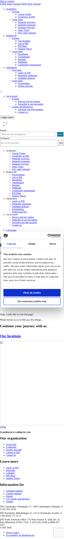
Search (3, 130)
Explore (15, 11)
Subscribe (10, 470)
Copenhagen (24, 57)
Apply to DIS (24, 73)
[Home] (20, 4)
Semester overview (27, 22)
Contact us (23, 112)
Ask (61, 143)
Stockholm (23, 54)
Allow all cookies (32, 292)
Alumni (9, 501)
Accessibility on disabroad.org (20, 535)
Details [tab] (32, 244)
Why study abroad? (27, 33)
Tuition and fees (25, 86)
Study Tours (23, 30)
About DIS (11, 444)
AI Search (5, 138)
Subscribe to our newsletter (30, 104)
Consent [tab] (11, 244)
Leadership (11, 447)
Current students (13, 493)
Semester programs (27, 25)
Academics (11, 9)
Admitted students (26, 78)
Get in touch (12, 96)
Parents (9, 496)
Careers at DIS (13, 452)
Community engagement (29, 65)
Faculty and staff (14, 450)
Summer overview (26, 27)
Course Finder (24, 14)
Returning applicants (27, 75)
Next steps (17, 70)
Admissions (11, 67)
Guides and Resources (22, 107)
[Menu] (1, 91)
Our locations (24, 41)
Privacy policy (12, 532)
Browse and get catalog (29, 101)
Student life (11, 35)
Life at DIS (23, 43)
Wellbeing (22, 62)
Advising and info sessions (30, 109)
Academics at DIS (26, 17)
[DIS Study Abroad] (3, 427)
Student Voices (25, 49)
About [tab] (52, 244)
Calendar (10, 473)
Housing (22, 59)
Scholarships (24, 83)
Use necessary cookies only (32, 301)
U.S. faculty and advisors (18, 499)
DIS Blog (22, 46)
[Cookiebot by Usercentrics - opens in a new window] (48, 236)
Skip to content (7, 1)
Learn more (17, 19)
